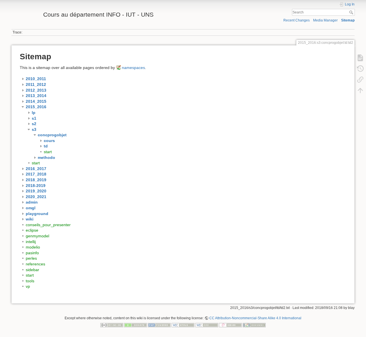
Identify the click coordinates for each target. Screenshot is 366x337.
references (35, 264)
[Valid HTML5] (183, 325)
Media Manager (325, 20)
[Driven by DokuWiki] (254, 325)
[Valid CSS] (206, 325)
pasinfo (32, 253)
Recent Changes (296, 20)
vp (28, 286)
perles (31, 258)
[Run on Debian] (230, 325)
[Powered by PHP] (159, 325)
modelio (33, 247)
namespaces (133, 67)
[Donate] (135, 325)
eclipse (32, 230)
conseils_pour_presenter (48, 224)
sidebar (32, 269)
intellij (31, 241)
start (48, 151)
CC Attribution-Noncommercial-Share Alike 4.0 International (255, 318)
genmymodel (37, 236)
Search (352, 12)
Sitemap (348, 20)
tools (30, 281)
